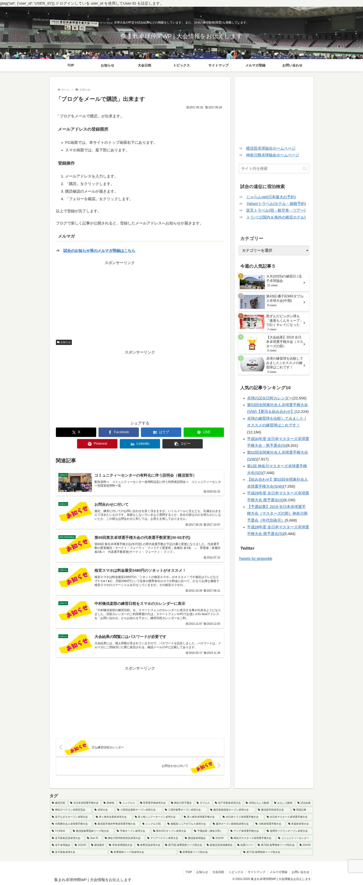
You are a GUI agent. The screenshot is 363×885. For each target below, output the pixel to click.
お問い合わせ (300, 872)
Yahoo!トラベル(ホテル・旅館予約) (276, 204)
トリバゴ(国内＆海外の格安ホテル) (276, 217)
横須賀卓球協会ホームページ (270, 148)
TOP (189, 872)
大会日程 (218, 872)
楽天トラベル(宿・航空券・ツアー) (275, 210)
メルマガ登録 (278, 872)
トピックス (236, 872)
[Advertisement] (140, 295)
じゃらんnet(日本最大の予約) (271, 197)
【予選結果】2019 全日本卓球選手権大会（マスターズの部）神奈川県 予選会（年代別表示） (277, 513)
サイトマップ (256, 872)
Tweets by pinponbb (255, 559)
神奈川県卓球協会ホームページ (272, 155)
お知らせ (65, 342)
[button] (182, 443)
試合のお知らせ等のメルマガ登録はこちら (99, 251)
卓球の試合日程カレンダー (269, 398)
